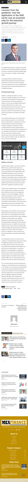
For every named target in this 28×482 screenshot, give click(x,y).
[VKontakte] (16, 430)
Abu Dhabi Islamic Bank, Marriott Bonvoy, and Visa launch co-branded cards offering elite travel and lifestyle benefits (11, 466)
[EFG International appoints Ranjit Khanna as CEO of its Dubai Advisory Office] (23, 406)
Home (2, 5)
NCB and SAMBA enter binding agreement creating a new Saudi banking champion (21, 308)
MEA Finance (5, 37)
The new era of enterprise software (7, 306)
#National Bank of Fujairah (7, 288)
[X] (6, 40)
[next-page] (5, 361)
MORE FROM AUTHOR (18, 333)
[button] (2, 2)
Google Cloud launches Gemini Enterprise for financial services (9, 474)
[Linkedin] (9, 40)
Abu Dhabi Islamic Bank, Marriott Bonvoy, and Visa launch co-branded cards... (9, 377)
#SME (19, 288)
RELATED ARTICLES (6, 333)
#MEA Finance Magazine (10, 286)
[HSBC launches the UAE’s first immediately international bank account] (5, 338)
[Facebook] (2, 40)
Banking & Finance (9, 5)
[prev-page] (2, 361)
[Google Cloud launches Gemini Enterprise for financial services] (23, 384)
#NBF (15, 288)
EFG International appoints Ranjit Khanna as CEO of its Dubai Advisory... (8, 406)
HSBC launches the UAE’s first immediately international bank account (17, 338)
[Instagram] (11, 430)
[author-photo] (14, 322)
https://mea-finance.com (14, 326)
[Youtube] (19, 430)
